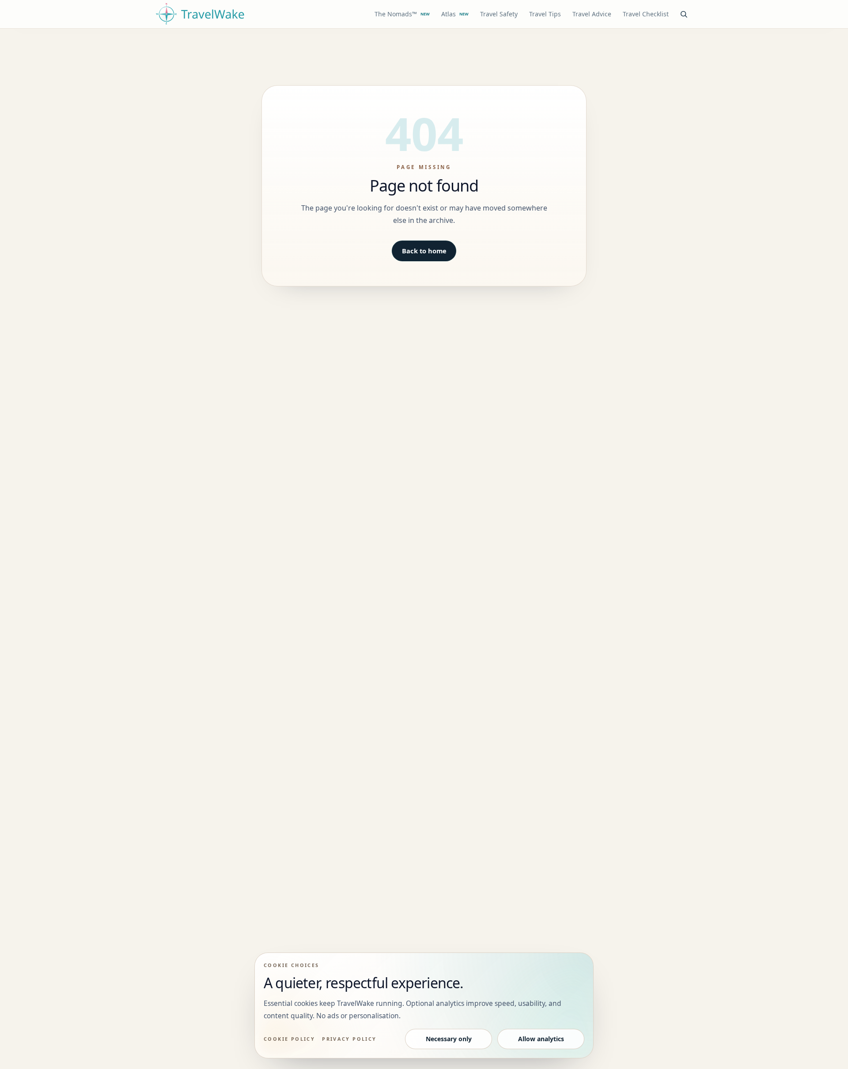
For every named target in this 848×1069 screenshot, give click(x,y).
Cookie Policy (289, 1038)
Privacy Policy (349, 1038)
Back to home (424, 250)
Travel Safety (499, 14)
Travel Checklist (646, 14)
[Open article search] (684, 14)
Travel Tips (545, 14)
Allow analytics (541, 1039)
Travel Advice (591, 14)
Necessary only (449, 1039)
